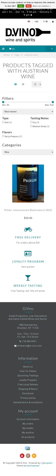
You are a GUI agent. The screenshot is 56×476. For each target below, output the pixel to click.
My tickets (28, 428)
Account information (28, 419)
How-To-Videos (28, 371)
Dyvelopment (33, 466)
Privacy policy (28, 398)
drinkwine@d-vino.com (29, 346)
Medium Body (41, 126)
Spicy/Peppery (13, 136)
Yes (21, 6)
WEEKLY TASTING (28, 285)
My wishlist (28, 432)
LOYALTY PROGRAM (28, 261)
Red (8, 122)
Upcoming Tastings (28, 375)
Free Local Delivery (28, 384)
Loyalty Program (28, 380)
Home (7, 55)
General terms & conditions (28, 402)
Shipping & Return (28, 389)
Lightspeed (46, 463)
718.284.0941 (29, 341)
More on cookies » (42, 6)
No (28, 6)
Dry (36, 122)
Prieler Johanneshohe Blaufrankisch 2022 (28, 210)
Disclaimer (28, 393)
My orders (28, 424)
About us (28, 366)
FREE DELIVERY (28, 237)
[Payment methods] (27, 448)
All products (28, 437)
